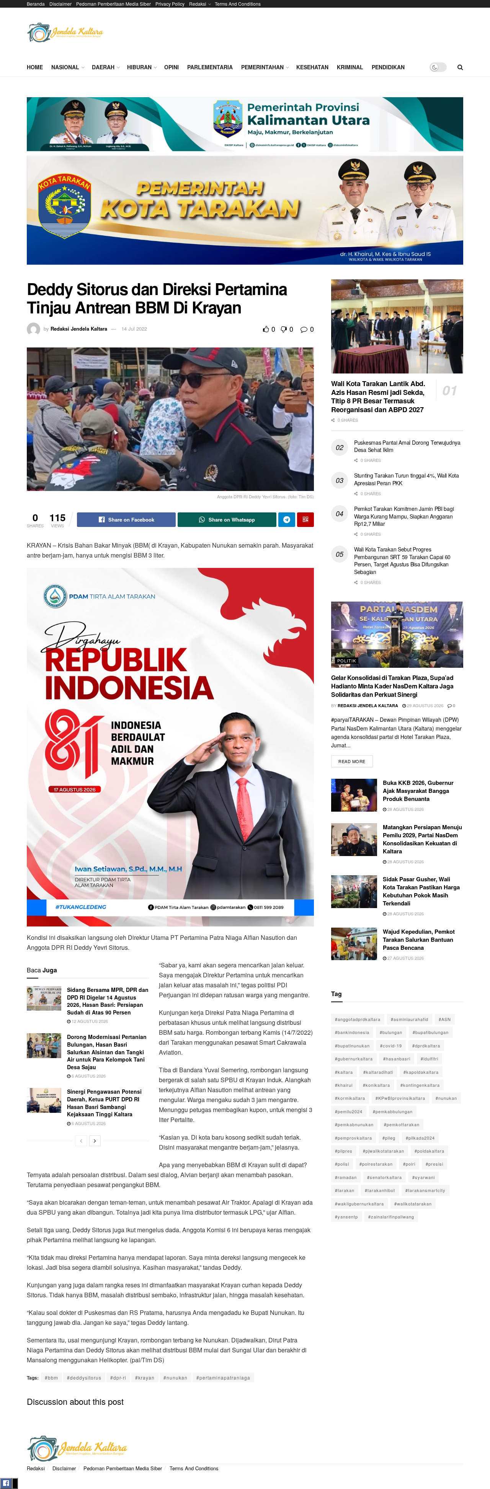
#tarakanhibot (380, 1190)
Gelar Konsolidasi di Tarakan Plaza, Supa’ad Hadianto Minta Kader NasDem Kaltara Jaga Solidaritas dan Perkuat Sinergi (392, 686)
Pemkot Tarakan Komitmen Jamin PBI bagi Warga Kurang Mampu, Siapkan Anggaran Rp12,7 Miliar (404, 516)
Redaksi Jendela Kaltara (79, 328)
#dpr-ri (118, 1377)
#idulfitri (429, 1058)
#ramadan (346, 1177)
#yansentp (346, 1216)
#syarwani (423, 1177)
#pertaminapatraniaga (223, 1377)
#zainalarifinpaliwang (391, 1216)
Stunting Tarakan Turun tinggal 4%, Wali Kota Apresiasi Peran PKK (406, 479)
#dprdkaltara (426, 1045)
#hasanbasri (396, 1058)
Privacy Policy (170, 3)
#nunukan (175, 1377)
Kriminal (350, 67)
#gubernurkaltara (354, 1058)
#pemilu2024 (349, 1111)
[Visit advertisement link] (245, 183)
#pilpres (344, 1151)
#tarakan (344, 1190)
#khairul (344, 1085)
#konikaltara (376, 1085)
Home (35, 67)
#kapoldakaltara (421, 1072)
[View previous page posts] (81, 1140)
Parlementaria (210, 67)
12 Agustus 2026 (89, 1021)
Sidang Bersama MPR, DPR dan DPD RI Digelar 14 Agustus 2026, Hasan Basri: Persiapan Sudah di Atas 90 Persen (108, 1001)
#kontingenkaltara (420, 1085)
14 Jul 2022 (134, 328)
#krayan (145, 1377)
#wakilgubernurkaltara (359, 1203)
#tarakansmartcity (425, 1190)
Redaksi (197, 3)
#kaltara (344, 1072)
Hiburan (139, 67)
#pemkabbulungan (393, 1111)
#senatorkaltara (384, 1177)
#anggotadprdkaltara (358, 1019)
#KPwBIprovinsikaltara (400, 1098)
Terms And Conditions (238, 3)
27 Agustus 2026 (405, 958)
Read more (355, 759)
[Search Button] (460, 67)
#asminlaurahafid (409, 1019)
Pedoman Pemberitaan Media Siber (113, 3)
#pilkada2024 (420, 1138)
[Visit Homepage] (65, 33)
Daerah (103, 67)
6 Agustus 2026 (88, 1076)
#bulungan (391, 1032)
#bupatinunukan (352, 1045)
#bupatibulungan (431, 1032)
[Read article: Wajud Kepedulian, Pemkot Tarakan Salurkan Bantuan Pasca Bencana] (354, 944)
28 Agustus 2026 (405, 809)
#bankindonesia (352, 1032)
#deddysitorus (84, 1377)
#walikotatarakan (413, 1203)
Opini (171, 67)
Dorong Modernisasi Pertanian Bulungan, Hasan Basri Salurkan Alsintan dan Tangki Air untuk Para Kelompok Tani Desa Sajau (107, 1051)
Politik (346, 660)
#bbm (51, 1377)
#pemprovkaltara (353, 1138)
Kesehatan (312, 67)
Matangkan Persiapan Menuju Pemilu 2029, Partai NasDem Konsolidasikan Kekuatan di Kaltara (422, 839)
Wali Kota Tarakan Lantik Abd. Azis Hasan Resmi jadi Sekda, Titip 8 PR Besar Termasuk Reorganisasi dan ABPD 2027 (378, 396)
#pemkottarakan (402, 1124)
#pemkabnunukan (354, 1124)
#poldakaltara (429, 1151)
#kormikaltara (350, 1098)
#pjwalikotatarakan (383, 1151)
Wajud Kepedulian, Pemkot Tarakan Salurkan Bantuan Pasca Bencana (419, 939)
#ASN (445, 1019)
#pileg (388, 1138)
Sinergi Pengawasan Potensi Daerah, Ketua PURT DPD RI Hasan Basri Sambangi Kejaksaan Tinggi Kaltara (104, 1103)
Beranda (36, 3)
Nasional (65, 67)
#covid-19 (391, 1045)
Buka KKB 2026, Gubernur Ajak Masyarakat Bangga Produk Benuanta (418, 790)
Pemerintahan (262, 67)
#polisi (342, 1164)
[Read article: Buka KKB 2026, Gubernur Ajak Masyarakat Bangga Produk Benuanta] (354, 795)
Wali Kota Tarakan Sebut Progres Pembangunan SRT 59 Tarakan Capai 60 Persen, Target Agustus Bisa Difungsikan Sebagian (402, 560)
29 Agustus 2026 (424, 705)
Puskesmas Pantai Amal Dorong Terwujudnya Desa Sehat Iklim (407, 446)
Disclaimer (60, 3)
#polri (409, 1164)
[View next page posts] (95, 1140)
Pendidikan (388, 67)
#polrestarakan (376, 1164)
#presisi (434, 1164)
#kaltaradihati (378, 1072)
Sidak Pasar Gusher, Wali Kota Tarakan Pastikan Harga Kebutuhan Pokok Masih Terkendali (421, 891)
